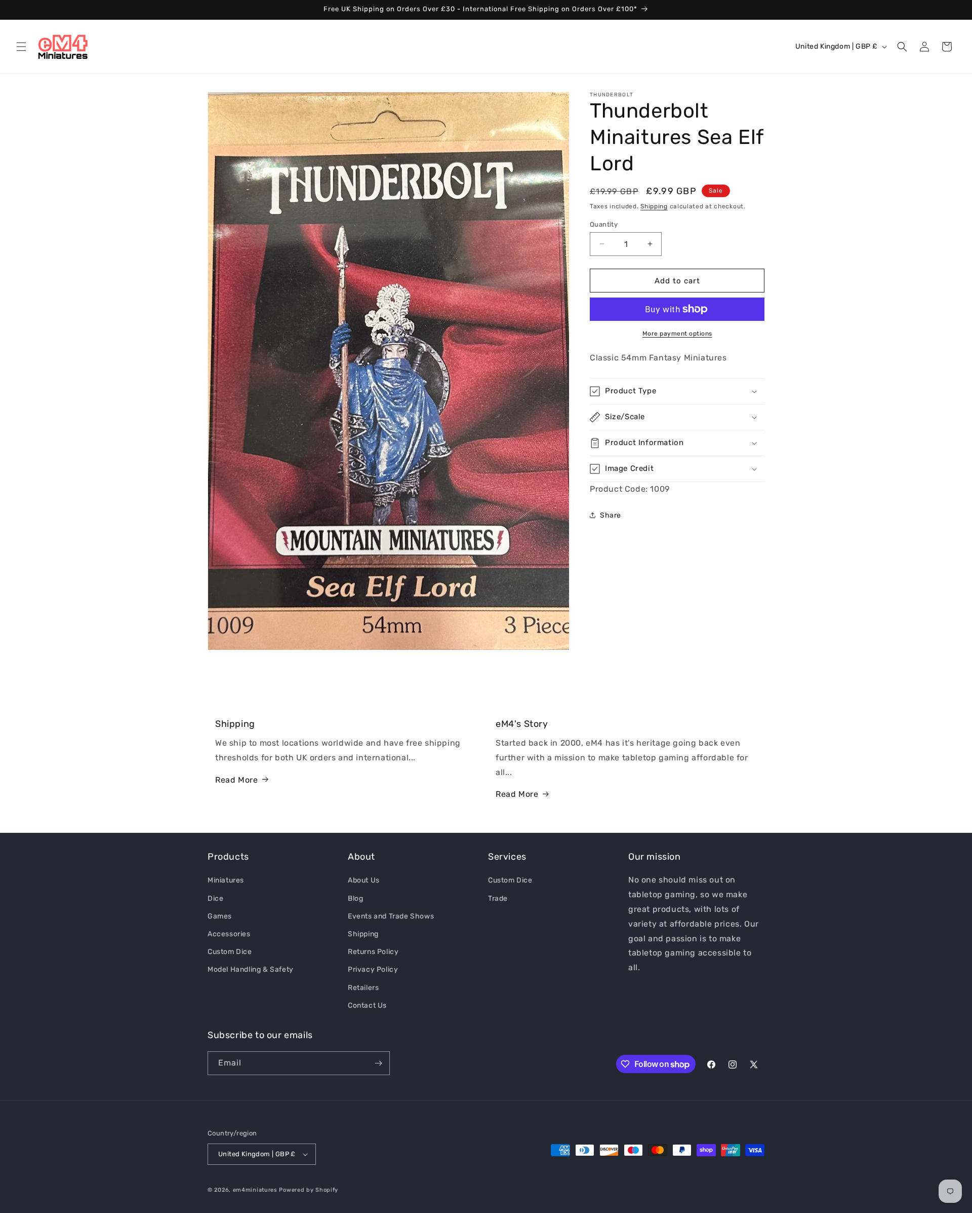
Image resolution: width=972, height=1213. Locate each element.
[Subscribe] (378, 1063)
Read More (236, 779)
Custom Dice (230, 951)
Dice (215, 898)
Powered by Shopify (308, 1190)
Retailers (363, 987)
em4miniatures (255, 1190)
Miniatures (226, 880)
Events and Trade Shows (391, 916)
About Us (364, 880)
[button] (21, 46)
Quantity (604, 224)
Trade (498, 898)
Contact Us (367, 1005)
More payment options (677, 333)
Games (220, 916)
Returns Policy (373, 951)
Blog (355, 898)
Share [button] (610, 515)
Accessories (229, 934)
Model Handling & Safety (251, 969)
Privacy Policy (373, 969)
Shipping (654, 206)
